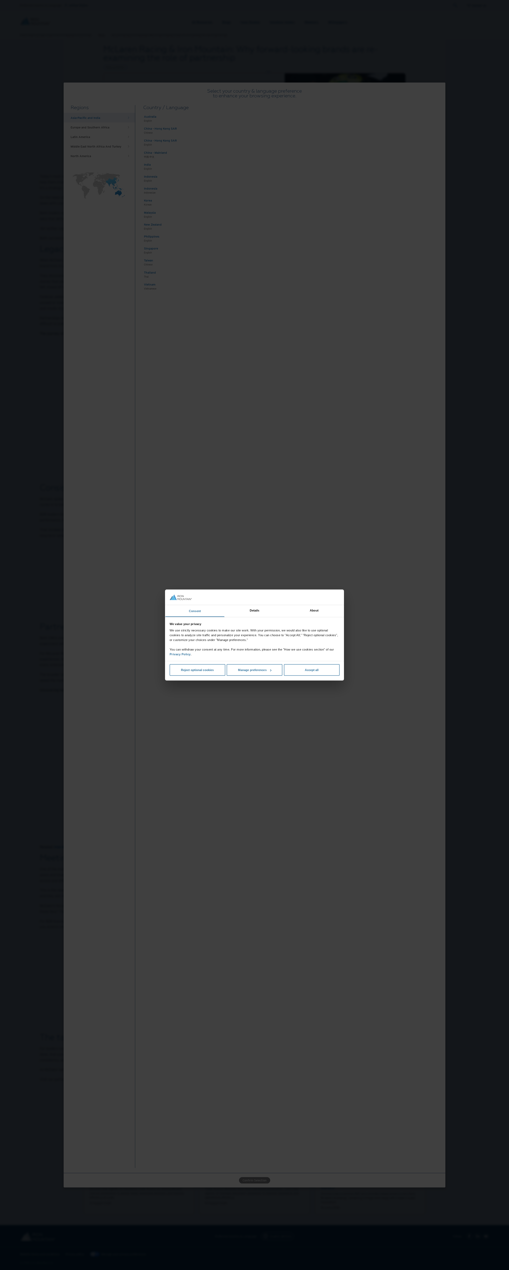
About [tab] (314, 610)
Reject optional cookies (197, 670)
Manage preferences (252, 670)
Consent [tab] (195, 610)
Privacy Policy (180, 654)
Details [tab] (254, 610)
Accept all (312, 670)
